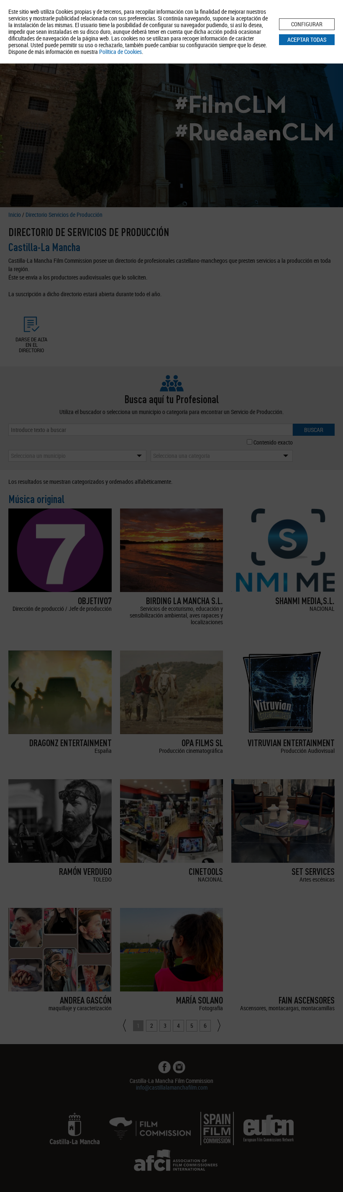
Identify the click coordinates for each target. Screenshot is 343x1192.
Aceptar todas (306, 39)
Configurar (307, 24)
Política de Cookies (120, 52)
